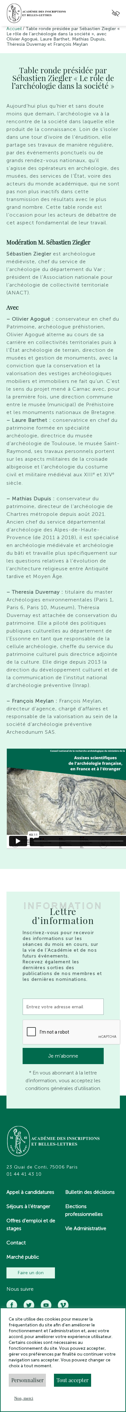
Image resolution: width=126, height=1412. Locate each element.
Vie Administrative (85, 1228)
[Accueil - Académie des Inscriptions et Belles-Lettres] (53, 1141)
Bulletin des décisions (90, 1192)
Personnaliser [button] (27, 1380)
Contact (16, 1243)
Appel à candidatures (30, 1192)
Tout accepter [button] (73, 1380)
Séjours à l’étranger (28, 1206)
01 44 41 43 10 (24, 1174)
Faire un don (31, 1273)
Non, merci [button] (23, 1398)
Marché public (22, 1257)
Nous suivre (20, 1289)
